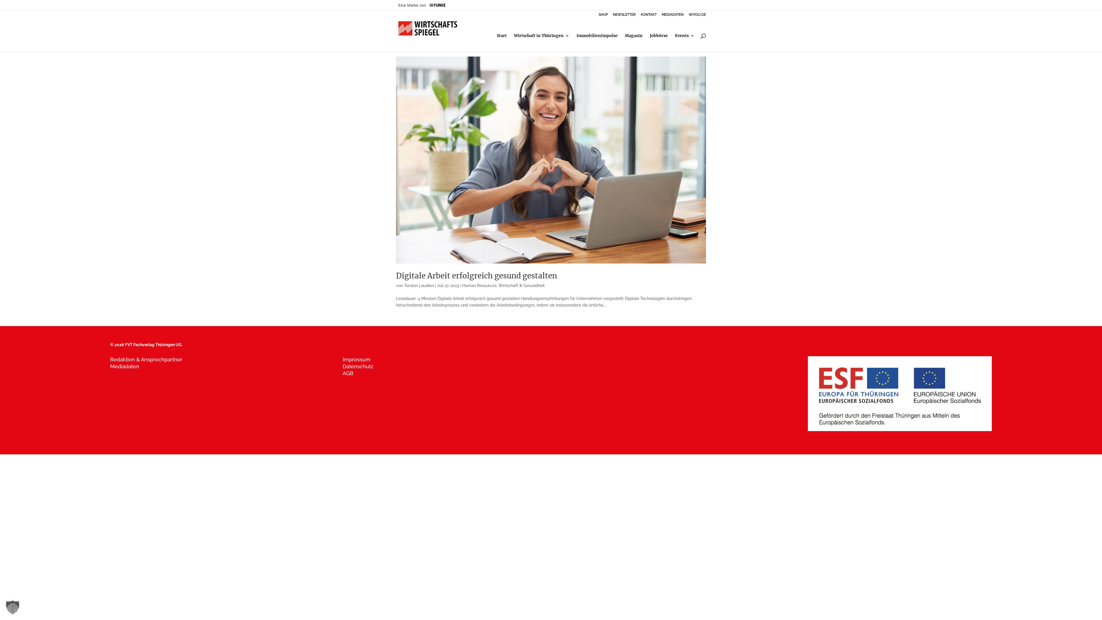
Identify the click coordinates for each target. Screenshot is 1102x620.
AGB (348, 373)
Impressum (356, 359)
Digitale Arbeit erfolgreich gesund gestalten (476, 275)
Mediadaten (124, 366)
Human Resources (479, 285)
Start (502, 36)
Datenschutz (358, 366)
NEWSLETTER (624, 15)
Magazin (634, 36)
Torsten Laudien (419, 285)
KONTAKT (649, 15)
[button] (12, 607)
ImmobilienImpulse (597, 36)
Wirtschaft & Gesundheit (521, 285)
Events (682, 36)
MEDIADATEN (673, 15)
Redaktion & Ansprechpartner (146, 359)
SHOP (603, 15)
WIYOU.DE (697, 15)
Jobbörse (659, 36)
